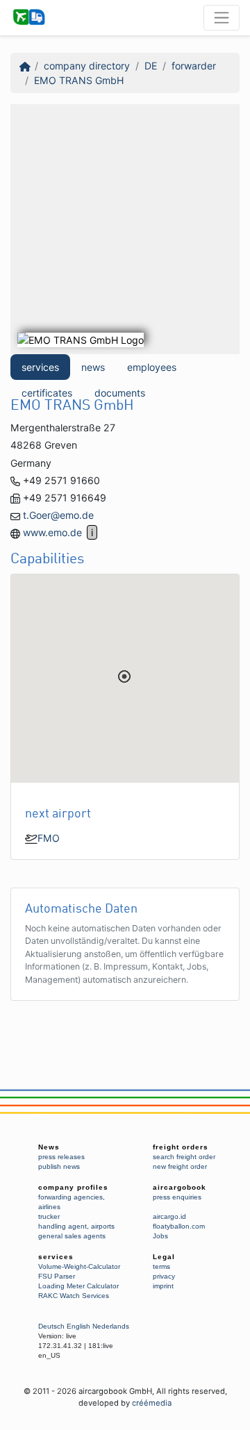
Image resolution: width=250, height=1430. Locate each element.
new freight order (180, 1166)
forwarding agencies (70, 1197)
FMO (49, 838)
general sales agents (72, 1236)
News (49, 1147)
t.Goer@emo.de (58, 515)
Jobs (160, 1236)
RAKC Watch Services (73, 1295)
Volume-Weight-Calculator (79, 1266)
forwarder (194, 66)
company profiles (73, 1187)
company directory (87, 66)
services (40, 367)
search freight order (184, 1157)
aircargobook (179, 1187)
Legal (164, 1257)
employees (151, 367)
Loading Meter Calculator (78, 1286)
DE (150, 66)
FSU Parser (56, 1276)
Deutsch (51, 1326)
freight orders (180, 1147)
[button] (124, 676)
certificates (47, 393)
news (93, 367)
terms (161, 1266)
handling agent (62, 1226)
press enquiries (177, 1197)
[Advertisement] (125, 229)
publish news (59, 1166)
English (78, 1326)
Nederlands (110, 1326)
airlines (49, 1207)
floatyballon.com (179, 1226)
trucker (49, 1216)
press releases (61, 1157)
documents (119, 393)
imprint (163, 1286)
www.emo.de (52, 532)
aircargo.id (169, 1216)
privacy (164, 1276)
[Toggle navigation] (221, 17)
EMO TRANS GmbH (79, 80)
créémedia (152, 1403)
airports (103, 1226)
